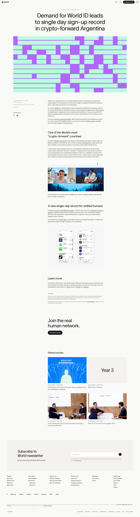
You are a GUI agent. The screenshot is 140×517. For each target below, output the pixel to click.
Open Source (95, 478)
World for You (53, 476)
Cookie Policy (87, 511)
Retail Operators (75, 485)
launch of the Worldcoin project (65, 210)
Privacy (94, 480)
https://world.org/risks (48, 505)
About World (31, 476)
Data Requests (111, 511)
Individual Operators (76, 480)
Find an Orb (74, 478)
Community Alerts (129, 511)
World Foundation (118, 478)
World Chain (10, 485)
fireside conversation (60, 141)
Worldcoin (9, 483)
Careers (115, 487)
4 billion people (90, 121)
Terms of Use (94, 297)
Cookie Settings (80, 511)
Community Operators (76, 483)
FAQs (114, 485)
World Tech (32, 485)
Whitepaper (95, 476)
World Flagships (32, 478)
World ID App (10, 480)
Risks (71, 299)
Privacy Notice (78, 460)
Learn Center (116, 480)
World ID (57, 108)
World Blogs (31, 480)
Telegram (86, 287)
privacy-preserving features (63, 119)
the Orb (101, 110)
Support (115, 483)
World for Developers (55, 483)
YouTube (78, 287)
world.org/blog (90, 301)
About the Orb (74, 476)
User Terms (118, 511)
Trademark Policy (103, 511)
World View (32, 483)
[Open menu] (137, 2)
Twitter (68, 287)
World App (63, 219)
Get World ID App (55, 333)
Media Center (116, 476)
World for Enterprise (55, 478)
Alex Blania (86, 143)
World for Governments (56, 480)
